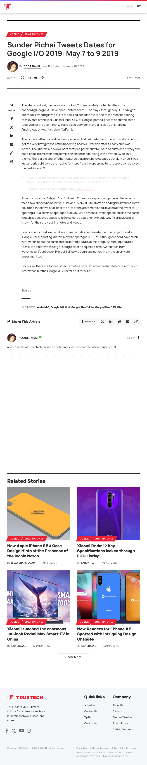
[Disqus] (73, 406)
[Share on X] (22, 78)
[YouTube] (21, 730)
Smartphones (34, 34)
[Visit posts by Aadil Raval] (11, 338)
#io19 (68, 182)
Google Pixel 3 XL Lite (108, 307)
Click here (107, 755)
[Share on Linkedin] (29, 78)
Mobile (14, 34)
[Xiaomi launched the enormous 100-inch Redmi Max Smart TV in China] (38, 597)
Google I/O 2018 (60, 307)
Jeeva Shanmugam (23, 562)
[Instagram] (29, 730)
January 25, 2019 (84, 189)
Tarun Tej (87, 562)
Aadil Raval (32, 66)
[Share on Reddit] (36, 78)
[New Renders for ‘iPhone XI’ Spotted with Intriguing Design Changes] (108, 597)
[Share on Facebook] (11, 118)
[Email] (11, 144)
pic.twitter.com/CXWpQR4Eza (92, 182)
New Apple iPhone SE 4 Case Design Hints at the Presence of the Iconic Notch (37, 550)
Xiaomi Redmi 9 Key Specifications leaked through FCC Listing (106, 550)
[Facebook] (138, 338)
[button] (140, 6)
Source (26, 290)
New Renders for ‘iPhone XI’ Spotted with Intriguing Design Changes (106, 633)
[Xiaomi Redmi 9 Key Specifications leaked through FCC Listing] (108, 513)
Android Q (43, 307)
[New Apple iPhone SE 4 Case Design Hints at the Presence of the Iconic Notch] (38, 513)
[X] (14, 730)
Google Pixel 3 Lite (82, 307)
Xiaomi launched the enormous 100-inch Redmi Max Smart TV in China (38, 633)
